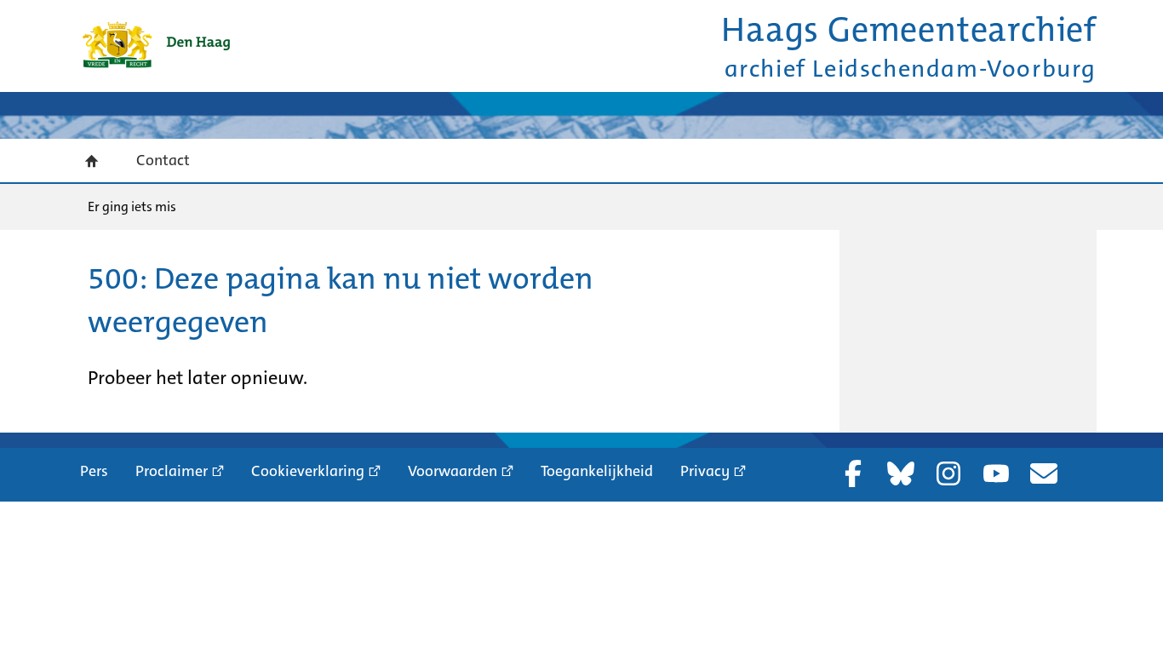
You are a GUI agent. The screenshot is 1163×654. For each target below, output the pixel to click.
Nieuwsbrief (1043, 473)
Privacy (705, 471)
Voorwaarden (452, 471)
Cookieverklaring (307, 471)
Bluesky (900, 473)
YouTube (996, 473)
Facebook (853, 473)
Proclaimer (171, 471)
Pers (94, 471)
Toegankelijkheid (597, 471)
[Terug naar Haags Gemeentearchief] (155, 44)
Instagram (948, 473)
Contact (163, 160)
